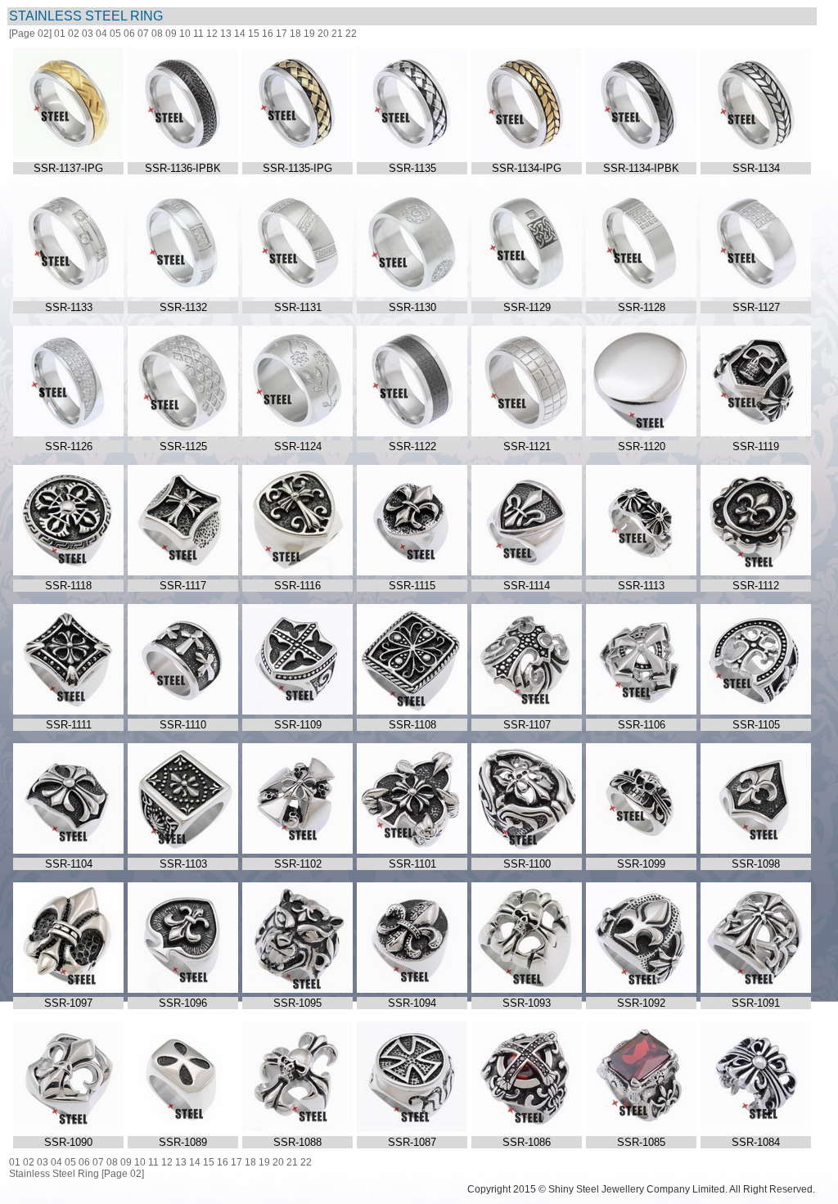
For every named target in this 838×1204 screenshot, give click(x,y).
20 (323, 33)
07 (143, 33)
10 (185, 33)
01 (59, 33)
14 (240, 33)
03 (87, 33)
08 (157, 33)
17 (281, 33)
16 (267, 33)
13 (226, 33)
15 (253, 33)
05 (115, 33)
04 (101, 33)
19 (309, 33)
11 (198, 33)
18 (295, 33)
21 (337, 33)
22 (351, 33)
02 (73, 33)
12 (212, 33)
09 (171, 33)
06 (129, 33)
